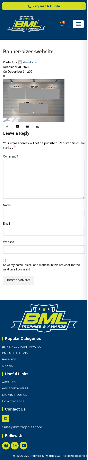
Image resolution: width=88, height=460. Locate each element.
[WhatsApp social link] (38, 126)
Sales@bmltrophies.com (22, 427)
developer (30, 62)
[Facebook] (6, 446)
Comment (10, 156)
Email (6, 223)
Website (8, 242)
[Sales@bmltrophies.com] (5, 418)
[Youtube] (23, 446)
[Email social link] (17, 126)
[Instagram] (15, 446)
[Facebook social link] (7, 126)
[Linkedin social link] (28, 126)
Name (7, 205)
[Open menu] (78, 24)
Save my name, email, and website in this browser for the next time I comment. (41, 267)
